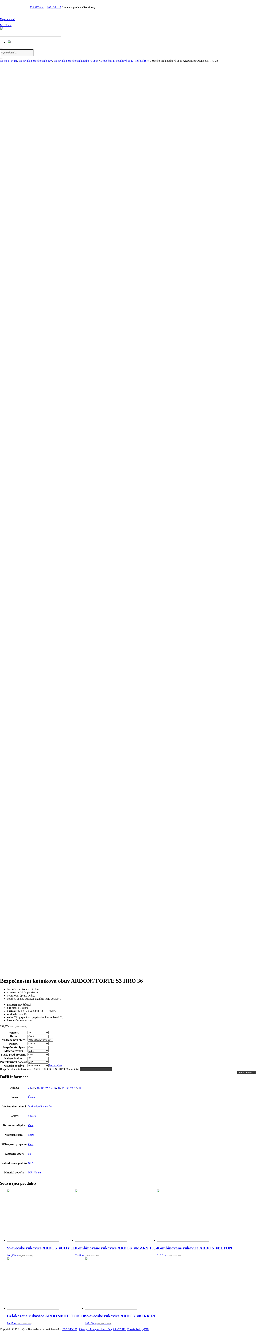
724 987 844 (37, 7)
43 (58, 1087)
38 (38, 1087)
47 (75, 1087)
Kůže (31, 1134)
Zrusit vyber (55, 1065)
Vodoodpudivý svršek (40, 1106)
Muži (14, 60)
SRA (31, 1163)
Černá (31, 1097)
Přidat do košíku (246, 1072)
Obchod (4, 60)
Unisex (32, 1115)
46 (71, 1087)
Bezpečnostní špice (14, 1047)
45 (67, 1087)
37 (33, 1087)
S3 (29, 1153)
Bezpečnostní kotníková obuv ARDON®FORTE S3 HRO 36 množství (39, 1069)
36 (29, 1087)
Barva (13, 1036)
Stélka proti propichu (13, 1054)
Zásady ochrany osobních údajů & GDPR (102, 1329)
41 (50, 1087)
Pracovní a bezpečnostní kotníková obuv (76, 60)
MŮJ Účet (5, 25)
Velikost (13, 1032)
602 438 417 (54, 7)
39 (42, 1087)
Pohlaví (13, 1043)
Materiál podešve (14, 1065)
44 (63, 1087)
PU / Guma (34, 1172)
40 (46, 1087)
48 (79, 1087)
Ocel (30, 1125)
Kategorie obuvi (13, 1058)
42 (54, 1087)
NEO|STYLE (69, 1329)
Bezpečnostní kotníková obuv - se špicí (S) (124, 60)
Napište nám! (7, 19)
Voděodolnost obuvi (13, 1039)
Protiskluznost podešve (13, 1061)
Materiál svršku (13, 1050)
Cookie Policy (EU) (138, 1329)
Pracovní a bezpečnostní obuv (35, 60)
